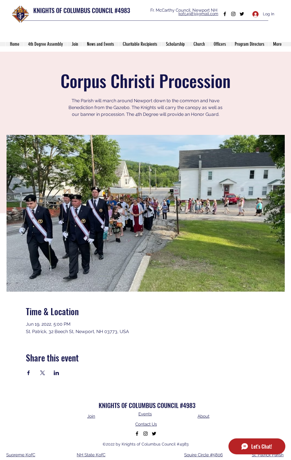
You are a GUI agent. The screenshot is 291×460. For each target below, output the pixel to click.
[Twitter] (242, 14)
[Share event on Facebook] (28, 373)
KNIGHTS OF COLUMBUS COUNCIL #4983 (81, 10)
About (203, 416)
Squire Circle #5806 (203, 454)
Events (145, 414)
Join (91, 416)
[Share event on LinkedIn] (56, 373)
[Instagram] (233, 14)
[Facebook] (225, 14)
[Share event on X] (42, 373)
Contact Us (146, 424)
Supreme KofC (20, 454)
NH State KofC (91, 454)
